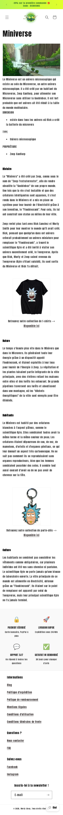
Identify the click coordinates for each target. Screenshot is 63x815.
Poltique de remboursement (22, 700)
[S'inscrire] (48, 795)
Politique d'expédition (19, 692)
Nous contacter (15, 741)
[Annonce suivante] (56, 4)
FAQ (9, 748)
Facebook (12, 767)
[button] (7, 17)
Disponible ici (31, 326)
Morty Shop (26, 808)
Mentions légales (17, 707)
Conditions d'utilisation (20, 714)
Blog (9, 685)
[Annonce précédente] (6, 4)
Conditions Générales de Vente (24, 722)
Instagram (12, 774)
